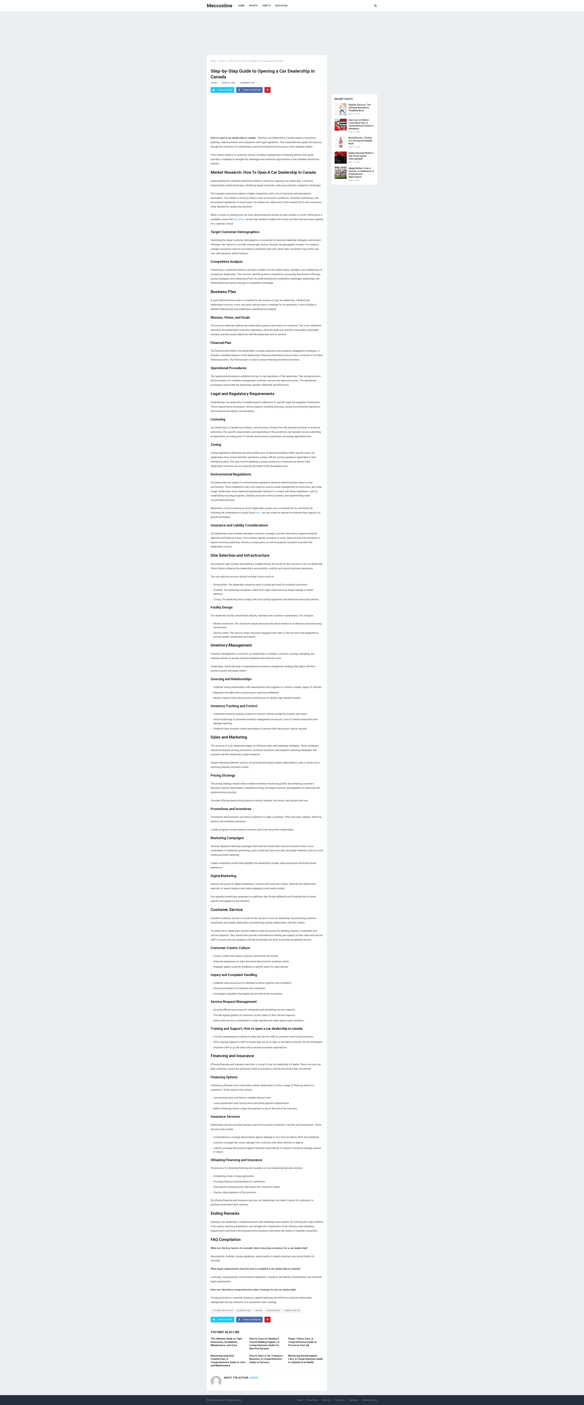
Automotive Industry (223, 1311)
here (258, 512)
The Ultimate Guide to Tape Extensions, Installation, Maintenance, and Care (226, 1342)
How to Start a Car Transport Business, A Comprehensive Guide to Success (266, 1359)
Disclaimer (353, 1400)
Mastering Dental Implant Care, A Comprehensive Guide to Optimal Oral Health (305, 1359)
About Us (326, 1400)
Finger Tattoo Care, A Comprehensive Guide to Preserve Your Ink (302, 1342)
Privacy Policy (312, 1400)
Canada (258, 1311)
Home (241, 5)
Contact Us (340, 1400)
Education (281, 5)
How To (266, 5)
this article (239, 219)
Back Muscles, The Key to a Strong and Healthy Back (360, 141)
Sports (253, 5)
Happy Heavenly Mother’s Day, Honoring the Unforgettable (361, 156)
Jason (214, 83)
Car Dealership (273, 1311)
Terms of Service (370, 1400)
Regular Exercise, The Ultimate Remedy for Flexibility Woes (360, 108)
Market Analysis (292, 1311)
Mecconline (219, 6)
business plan (244, 1311)
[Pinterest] (267, 90)
